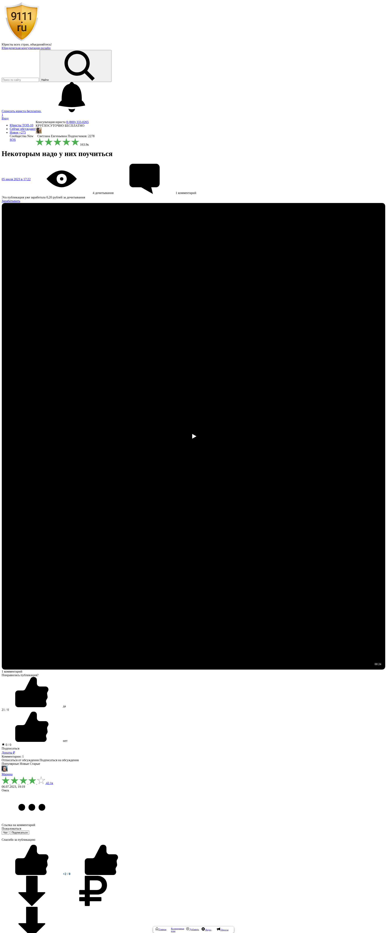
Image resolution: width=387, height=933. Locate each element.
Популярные (10, 763)
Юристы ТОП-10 (21, 125)
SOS (13, 139)
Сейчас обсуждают (23, 129)
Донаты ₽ (8, 752)
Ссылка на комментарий (18, 825)
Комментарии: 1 (13, 756)
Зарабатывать (11, 201)
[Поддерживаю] (32, 874)
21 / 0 (5, 709)
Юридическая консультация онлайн (26, 48)
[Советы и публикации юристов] (22, 41)
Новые (24, 763)
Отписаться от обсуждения (20, 760)
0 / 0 (8, 744)
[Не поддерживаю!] (101, 874)
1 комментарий (12, 671)
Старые (35, 763)
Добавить (194, 929)
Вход (5, 118)
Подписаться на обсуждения (59, 760)
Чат (5, 832)
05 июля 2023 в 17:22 (16, 179)
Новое (18, 132)
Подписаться (10, 748)
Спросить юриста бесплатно (22, 111)
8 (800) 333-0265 (77, 122)
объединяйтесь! (41, 44)
